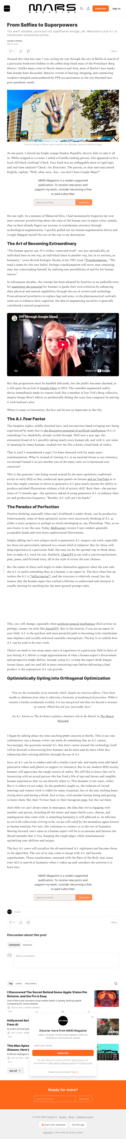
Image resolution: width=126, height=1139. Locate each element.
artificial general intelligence (76, 624)
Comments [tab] (14, 944)
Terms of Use (78, 1060)
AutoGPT (51, 628)
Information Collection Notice (62, 1063)
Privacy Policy (86, 1063)
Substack (47, 1132)
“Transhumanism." (96, 260)
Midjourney (58, 528)
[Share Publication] (88, 8)
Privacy (62, 1117)
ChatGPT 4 (68, 554)
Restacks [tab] (27, 944)
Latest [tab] (19, 983)
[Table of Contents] (3, 569)
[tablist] (20, 945)
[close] (92, 1017)
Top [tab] (10, 983)
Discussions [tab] (30, 983)
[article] (63, 1002)
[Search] (81, 8)
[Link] (2, 243)
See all (13, 1070)
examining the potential (27, 287)
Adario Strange (14, 41)
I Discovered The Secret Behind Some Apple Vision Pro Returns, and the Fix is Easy (47, 994)
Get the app (78, 1124)
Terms (71, 1117)
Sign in (116, 8)
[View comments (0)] (21, 51)
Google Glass (48, 388)
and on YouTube (98, 479)
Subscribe (100, 8)
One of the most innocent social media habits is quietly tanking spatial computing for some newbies (44, 1002)
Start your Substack (54, 1124)
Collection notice (84, 1117)
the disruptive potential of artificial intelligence (75, 430)
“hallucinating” (40, 576)
